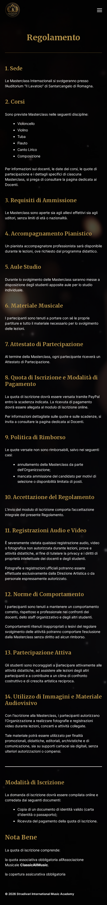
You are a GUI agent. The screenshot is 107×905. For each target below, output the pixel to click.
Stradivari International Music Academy (45, 894)
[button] (99, 10)
